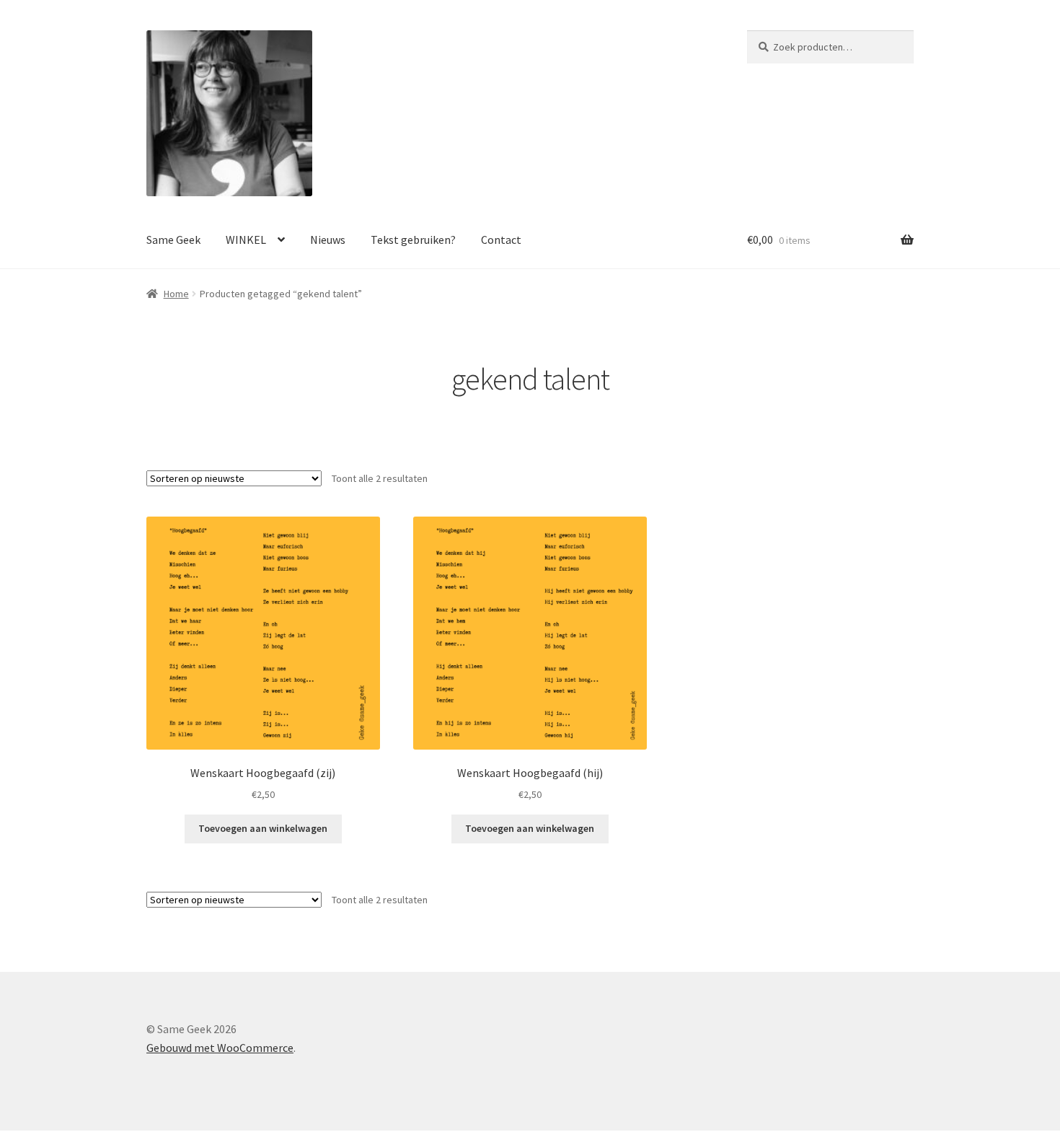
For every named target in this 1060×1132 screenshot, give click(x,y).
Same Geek (173, 239)
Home (176, 293)
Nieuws (327, 239)
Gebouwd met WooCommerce (219, 1047)
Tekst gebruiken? (413, 239)
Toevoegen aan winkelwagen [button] (262, 828)
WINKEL (246, 239)
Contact (501, 239)
